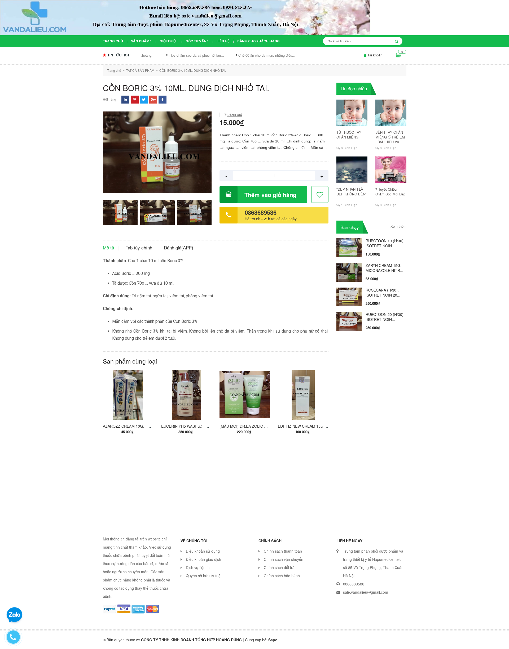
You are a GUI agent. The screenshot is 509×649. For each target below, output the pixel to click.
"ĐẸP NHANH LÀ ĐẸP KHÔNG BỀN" (351, 191)
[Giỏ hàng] (398, 55)
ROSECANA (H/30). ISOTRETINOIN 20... (383, 292)
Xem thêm (398, 226)
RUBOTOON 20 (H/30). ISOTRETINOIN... (385, 317)
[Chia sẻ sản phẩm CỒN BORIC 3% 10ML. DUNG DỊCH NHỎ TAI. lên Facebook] (162, 99)
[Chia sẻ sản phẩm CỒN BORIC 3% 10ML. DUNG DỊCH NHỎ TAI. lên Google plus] (153, 99)
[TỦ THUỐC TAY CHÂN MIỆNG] (351, 113)
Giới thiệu (169, 41)
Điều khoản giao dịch (203, 559)
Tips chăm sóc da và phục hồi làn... (170, 55)
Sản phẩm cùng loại (130, 361)
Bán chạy (349, 227)
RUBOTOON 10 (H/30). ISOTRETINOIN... (385, 243)
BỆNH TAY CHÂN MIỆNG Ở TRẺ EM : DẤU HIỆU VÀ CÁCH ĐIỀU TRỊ (390, 137)
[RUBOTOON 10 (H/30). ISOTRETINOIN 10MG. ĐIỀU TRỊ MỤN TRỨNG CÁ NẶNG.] (349, 247)
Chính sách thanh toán (283, 551)
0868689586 (261, 212)
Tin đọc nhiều (353, 88)
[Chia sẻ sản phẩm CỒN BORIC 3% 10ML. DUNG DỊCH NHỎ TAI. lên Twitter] (144, 99)
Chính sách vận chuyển (283, 559)
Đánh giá (234, 115)
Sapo (273, 639)
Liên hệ (223, 41)
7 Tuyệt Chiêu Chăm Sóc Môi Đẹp (390, 191)
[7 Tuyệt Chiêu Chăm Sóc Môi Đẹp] (390, 169)
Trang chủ (113, 41)
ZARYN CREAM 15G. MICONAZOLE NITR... (384, 268)
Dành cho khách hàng (258, 41)
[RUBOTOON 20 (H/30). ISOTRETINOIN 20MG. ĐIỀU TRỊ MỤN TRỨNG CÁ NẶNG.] (349, 321)
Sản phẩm (140, 41)
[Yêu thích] (320, 194)
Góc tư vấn (196, 41)
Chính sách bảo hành (282, 575)
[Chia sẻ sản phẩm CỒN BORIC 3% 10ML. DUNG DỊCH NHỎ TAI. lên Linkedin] (125, 99)
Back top (421, 640)
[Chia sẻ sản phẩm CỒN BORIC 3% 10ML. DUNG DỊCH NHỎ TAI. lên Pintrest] (134, 99)
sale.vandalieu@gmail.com (365, 592)
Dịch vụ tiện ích (199, 567)
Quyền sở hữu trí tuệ (203, 575)
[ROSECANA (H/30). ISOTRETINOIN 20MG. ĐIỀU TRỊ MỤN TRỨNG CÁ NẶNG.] (349, 296)
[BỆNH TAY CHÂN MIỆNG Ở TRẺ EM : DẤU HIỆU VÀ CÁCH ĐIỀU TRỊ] (390, 113)
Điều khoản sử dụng (203, 551)
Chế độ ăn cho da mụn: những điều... (240, 55)
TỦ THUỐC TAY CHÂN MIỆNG (348, 135)
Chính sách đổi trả (279, 567)
